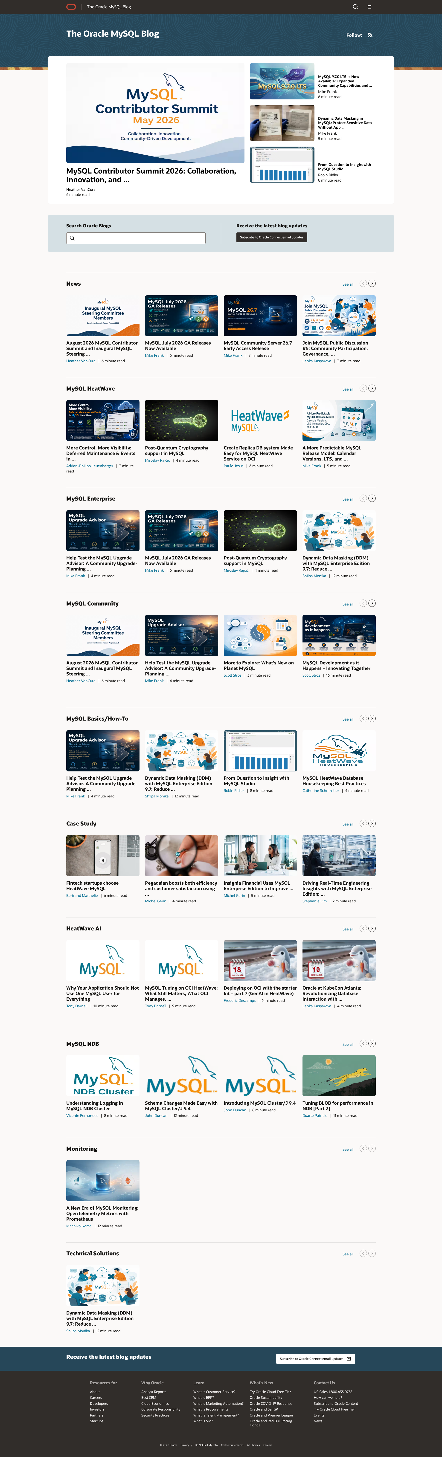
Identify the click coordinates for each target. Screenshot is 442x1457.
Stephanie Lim (314, 900)
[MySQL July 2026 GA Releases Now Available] (181, 315)
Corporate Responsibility (160, 1409)
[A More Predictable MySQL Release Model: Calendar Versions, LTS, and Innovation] (339, 420)
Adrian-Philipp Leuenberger (89, 465)
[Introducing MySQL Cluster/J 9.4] (260, 1075)
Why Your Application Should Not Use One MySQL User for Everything (102, 993)
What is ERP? (203, 1397)
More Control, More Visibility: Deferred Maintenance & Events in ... (100, 453)
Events (319, 1415)
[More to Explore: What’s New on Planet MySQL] (260, 635)
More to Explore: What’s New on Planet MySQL (259, 665)
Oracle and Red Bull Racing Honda (271, 1423)
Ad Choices (253, 1445)
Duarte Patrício (314, 1115)
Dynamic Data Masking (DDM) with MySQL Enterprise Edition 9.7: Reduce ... (336, 563)
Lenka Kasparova (316, 360)
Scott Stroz (232, 675)
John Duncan (156, 1115)
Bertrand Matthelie (82, 895)
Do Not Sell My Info (206, 1445)
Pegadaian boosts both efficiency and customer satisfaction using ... (181, 888)
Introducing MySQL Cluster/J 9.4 (260, 1103)
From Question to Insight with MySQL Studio (344, 166)
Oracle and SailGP (264, 1409)
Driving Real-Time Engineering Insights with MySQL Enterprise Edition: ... (337, 888)
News (318, 1421)
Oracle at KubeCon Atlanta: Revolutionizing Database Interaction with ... (331, 993)
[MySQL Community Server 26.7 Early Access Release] (260, 315)
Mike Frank (327, 91)
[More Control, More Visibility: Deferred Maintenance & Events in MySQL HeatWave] (103, 420)
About (95, 1391)
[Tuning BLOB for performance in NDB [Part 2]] (339, 1075)
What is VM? (203, 1421)
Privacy (185, 1445)
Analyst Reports (153, 1391)
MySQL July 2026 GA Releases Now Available (178, 345)
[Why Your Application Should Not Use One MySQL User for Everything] (103, 960)
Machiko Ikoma (79, 1225)
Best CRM (148, 1397)
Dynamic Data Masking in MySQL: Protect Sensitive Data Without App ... (345, 122)
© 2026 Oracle (168, 1445)
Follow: (354, 35)
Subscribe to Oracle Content (336, 1403)
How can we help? (328, 1397)
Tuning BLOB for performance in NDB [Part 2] (337, 1105)
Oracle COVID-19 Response (271, 1403)
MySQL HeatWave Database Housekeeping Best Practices (334, 780)
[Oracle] (71, 7)
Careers (96, 1397)
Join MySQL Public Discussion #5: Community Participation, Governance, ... (335, 348)
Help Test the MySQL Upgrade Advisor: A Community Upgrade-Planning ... (101, 563)
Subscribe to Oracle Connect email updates (272, 237)
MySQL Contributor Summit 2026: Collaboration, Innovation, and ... (151, 175)
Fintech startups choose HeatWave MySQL (92, 885)
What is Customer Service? (214, 1391)
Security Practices (155, 1415)
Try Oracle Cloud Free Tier (270, 1391)
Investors (97, 1409)
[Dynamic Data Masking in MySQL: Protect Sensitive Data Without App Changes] (282, 123)
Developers (99, 1403)
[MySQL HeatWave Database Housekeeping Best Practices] (339, 750)
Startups (96, 1421)
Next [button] (372, 283)
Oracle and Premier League (271, 1415)
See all (348, 284)
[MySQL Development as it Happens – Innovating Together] (339, 635)
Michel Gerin (155, 900)
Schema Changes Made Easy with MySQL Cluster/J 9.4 (181, 1105)
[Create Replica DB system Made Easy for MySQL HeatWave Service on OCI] (260, 420)
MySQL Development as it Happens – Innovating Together (336, 665)
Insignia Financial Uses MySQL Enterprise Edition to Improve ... (259, 885)
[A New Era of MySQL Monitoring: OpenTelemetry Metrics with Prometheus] (103, 1180)
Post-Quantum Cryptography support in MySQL (176, 450)
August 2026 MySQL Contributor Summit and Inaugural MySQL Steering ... (102, 348)
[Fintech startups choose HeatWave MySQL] (103, 855)
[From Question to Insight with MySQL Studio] (282, 165)
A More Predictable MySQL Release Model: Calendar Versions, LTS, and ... (331, 453)
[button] (356, 7)
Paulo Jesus (233, 465)
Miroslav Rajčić (157, 460)
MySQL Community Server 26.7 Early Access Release (258, 345)
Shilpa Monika (314, 575)
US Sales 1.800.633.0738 (333, 1391)
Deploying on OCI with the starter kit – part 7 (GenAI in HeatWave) (260, 990)
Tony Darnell (76, 1005)
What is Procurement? (210, 1409)
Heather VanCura (81, 189)
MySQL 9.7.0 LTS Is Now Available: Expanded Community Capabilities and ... (345, 81)
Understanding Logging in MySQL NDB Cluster (94, 1105)
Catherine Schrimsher (320, 790)
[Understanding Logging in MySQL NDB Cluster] (103, 1075)
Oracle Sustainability (266, 1397)
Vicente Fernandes (82, 1115)
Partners (96, 1415)
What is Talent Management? (216, 1415)
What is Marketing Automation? (218, 1403)
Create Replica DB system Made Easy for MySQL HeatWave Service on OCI (258, 453)
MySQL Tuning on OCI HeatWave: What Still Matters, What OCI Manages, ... (181, 993)
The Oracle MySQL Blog (109, 6)
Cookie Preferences (232, 1445)
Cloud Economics (155, 1403)
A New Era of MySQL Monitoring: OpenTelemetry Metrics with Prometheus (102, 1213)
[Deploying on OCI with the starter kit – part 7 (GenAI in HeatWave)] (260, 960)
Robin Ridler (328, 174)
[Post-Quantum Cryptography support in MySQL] (181, 420)
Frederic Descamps (240, 1000)
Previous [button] (363, 283)
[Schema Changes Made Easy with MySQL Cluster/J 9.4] (181, 1075)
